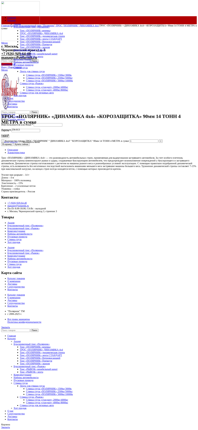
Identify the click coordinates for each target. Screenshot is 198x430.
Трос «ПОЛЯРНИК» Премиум (36, 360)
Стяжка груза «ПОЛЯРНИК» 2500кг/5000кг (49, 391)
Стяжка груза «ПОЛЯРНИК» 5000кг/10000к (49, 394)
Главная (5, 25)
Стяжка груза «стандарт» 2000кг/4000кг (47, 399)
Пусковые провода (17, 236)
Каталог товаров (16, 278)
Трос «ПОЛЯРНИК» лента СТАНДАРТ (41, 355)
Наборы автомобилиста (19, 234)
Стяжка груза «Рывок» (32, 397)
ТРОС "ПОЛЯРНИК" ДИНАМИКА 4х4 (77, 25)
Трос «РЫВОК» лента (31, 372)
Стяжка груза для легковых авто (37, 405)
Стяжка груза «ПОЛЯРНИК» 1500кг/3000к (49, 388)
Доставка (12, 284)
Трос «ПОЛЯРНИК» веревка (35, 30)
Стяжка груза (14, 239)
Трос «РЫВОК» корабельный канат (39, 369)
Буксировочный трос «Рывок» (23, 228)
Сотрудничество (16, 286)
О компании (13, 281)
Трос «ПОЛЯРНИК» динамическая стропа (42, 352)
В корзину (7, 144)
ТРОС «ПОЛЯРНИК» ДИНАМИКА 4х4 (41, 349)
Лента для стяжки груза (32, 386)
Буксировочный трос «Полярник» (25, 225)
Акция (17, 24)
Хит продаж (13, 242)
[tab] (102, 149)
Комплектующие (16, 231)
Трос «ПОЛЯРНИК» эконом (35, 363)
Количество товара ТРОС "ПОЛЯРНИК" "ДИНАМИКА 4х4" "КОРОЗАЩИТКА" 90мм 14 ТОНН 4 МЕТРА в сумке (67, 141)
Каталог (14, 25)
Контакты (12, 289)
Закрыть (5, 327)
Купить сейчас (21, 144)
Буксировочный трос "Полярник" (37, 25)
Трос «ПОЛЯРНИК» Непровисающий (40, 358)
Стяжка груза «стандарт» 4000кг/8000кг (47, 402)
